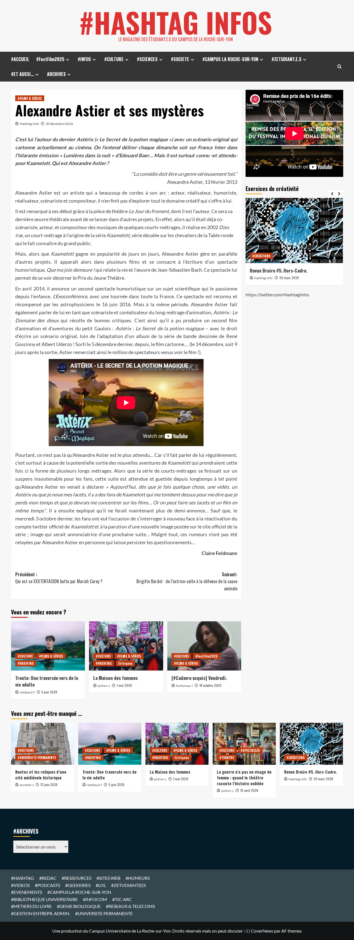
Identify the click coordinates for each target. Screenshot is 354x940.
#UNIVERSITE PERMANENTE (37, 757)
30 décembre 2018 (59, 124)
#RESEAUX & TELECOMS (130, 906)
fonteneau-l (184, 686)
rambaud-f (27, 692)
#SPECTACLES (250, 750)
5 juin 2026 (49, 692)
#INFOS (84, 59)
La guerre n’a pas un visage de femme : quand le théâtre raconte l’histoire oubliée (244, 777)
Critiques (125, 663)
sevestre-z (27, 785)
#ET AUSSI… (22, 74)
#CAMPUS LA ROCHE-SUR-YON (230, 59)
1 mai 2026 (124, 685)
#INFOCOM (95, 899)
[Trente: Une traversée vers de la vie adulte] (48, 646)
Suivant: (186, 581)
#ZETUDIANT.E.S (286, 59)
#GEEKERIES (77, 885)
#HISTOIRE (26, 750)
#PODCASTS (47, 885)
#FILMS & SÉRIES (30, 98)
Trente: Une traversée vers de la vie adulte (46, 681)
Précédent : (59, 578)
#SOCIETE (180, 59)
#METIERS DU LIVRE (31, 906)
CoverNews (262, 930)
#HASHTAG (26, 663)
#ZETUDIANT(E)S (128, 885)
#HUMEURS (138, 878)
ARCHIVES (56, 74)
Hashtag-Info (29, 124)
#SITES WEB (108, 878)
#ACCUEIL (20, 59)
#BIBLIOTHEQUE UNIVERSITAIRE (44, 899)
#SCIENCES (147, 59)
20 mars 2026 (289, 277)
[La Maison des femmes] (126, 646)
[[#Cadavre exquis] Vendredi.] (204, 646)
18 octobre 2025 (210, 685)
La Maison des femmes (115, 677)
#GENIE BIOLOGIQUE (79, 906)
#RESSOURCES (76, 878)
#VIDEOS (20, 885)
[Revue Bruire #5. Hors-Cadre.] (294, 230)
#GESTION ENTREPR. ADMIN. (40, 913)
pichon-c (104, 686)
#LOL (101, 885)
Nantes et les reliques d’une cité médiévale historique (40, 775)
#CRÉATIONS (261, 255)
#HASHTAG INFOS (175, 22)
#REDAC (47, 878)
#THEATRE (226, 757)
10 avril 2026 (249, 790)
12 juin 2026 (49, 784)
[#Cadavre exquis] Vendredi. (199, 677)
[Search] (339, 66)
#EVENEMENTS (26, 892)
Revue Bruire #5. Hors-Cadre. (278, 270)
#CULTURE (114, 59)
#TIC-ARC (122, 899)
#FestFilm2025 (50, 59)
